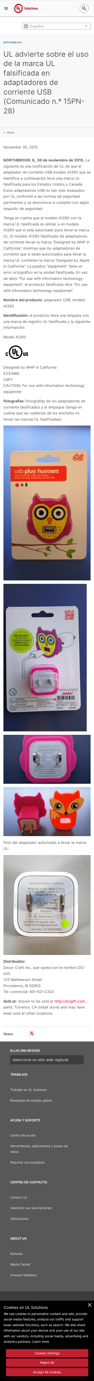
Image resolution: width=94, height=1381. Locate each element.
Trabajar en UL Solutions (28, 1090)
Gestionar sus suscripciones (31, 1208)
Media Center (20, 1264)
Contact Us (18, 1197)
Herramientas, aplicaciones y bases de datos (39, 1149)
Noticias (16, 1254)
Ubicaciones (19, 1218)
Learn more (40, 1341)
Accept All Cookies (47, 1372)
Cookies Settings (47, 1353)
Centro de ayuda (22, 1135)
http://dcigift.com (70, 1001)
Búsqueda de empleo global (31, 1100)
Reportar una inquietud (27, 1162)
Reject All (47, 1362)
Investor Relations (23, 1275)
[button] (6, 8)
